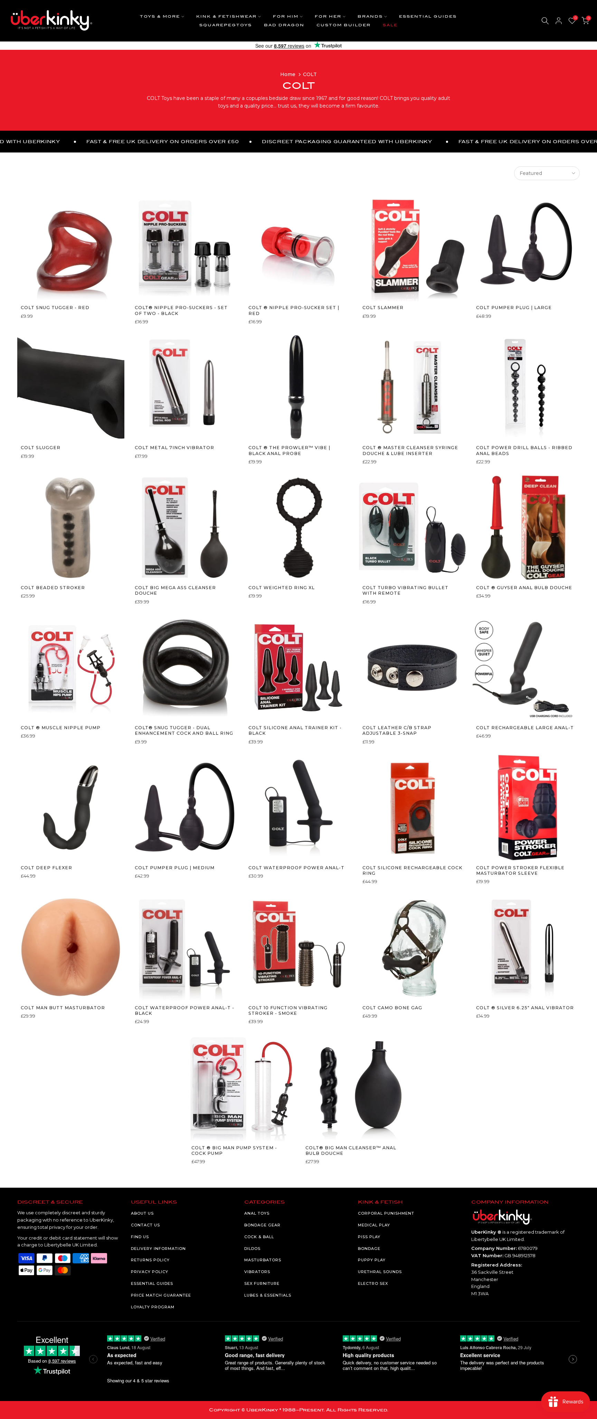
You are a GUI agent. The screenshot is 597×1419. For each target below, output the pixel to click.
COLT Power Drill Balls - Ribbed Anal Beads (524, 450)
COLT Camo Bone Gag (392, 1007)
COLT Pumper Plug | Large (514, 307)
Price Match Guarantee (161, 1295)
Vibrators (257, 1271)
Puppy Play (372, 1260)
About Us (142, 1213)
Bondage (369, 1248)
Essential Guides (428, 16)
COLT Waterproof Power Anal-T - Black (184, 1010)
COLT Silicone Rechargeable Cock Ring (412, 870)
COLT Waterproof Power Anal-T (296, 867)
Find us (140, 1236)
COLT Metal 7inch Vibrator (174, 447)
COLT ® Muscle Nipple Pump (61, 727)
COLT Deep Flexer (46, 867)
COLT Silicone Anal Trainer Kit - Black (295, 730)
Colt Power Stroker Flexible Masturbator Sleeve (520, 870)
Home (287, 74)
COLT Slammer (383, 307)
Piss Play (369, 1236)
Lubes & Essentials (267, 1295)
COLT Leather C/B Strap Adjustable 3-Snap (397, 730)
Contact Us (145, 1225)
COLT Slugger (40, 447)
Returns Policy (150, 1260)
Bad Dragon (284, 25)
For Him (285, 16)
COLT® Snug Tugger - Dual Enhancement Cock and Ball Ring (184, 730)
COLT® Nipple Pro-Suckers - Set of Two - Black (181, 310)
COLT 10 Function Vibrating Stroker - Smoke (288, 1010)
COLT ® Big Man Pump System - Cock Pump (234, 1150)
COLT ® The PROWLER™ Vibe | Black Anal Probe (289, 450)
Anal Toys (256, 1213)
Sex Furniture (261, 1283)
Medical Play (374, 1225)
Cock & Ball (259, 1236)
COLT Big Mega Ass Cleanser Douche (175, 590)
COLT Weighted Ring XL (281, 587)
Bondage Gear (262, 1225)
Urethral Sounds (380, 1271)
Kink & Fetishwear (226, 16)
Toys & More (160, 16)
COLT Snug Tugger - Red (55, 307)
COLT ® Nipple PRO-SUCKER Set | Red (293, 310)
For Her (328, 16)
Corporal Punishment (386, 1213)
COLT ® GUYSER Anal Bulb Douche (524, 587)
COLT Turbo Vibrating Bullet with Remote (405, 590)
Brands (370, 16)
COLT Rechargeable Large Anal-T (525, 727)
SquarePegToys (225, 25)
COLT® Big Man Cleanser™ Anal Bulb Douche (350, 1150)
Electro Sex (373, 1283)
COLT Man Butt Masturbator (63, 1007)
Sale (390, 25)
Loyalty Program (152, 1307)
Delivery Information (158, 1248)
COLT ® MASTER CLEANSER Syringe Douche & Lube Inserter (410, 450)
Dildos (252, 1248)
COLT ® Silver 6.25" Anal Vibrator (525, 1007)
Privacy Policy (149, 1271)
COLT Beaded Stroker (53, 587)
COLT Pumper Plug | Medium (175, 867)
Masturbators (262, 1260)
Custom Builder (343, 25)
